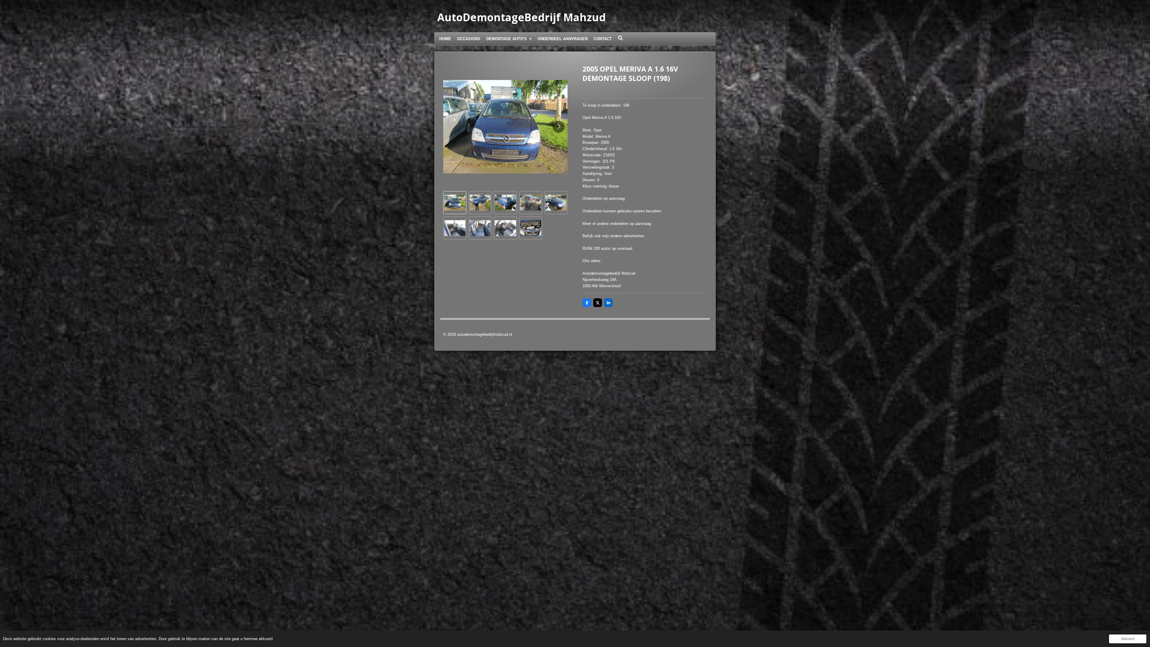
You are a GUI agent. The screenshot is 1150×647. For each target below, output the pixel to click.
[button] (454, 202)
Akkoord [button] (1127, 639)
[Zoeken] (620, 38)
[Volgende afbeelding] (559, 127)
